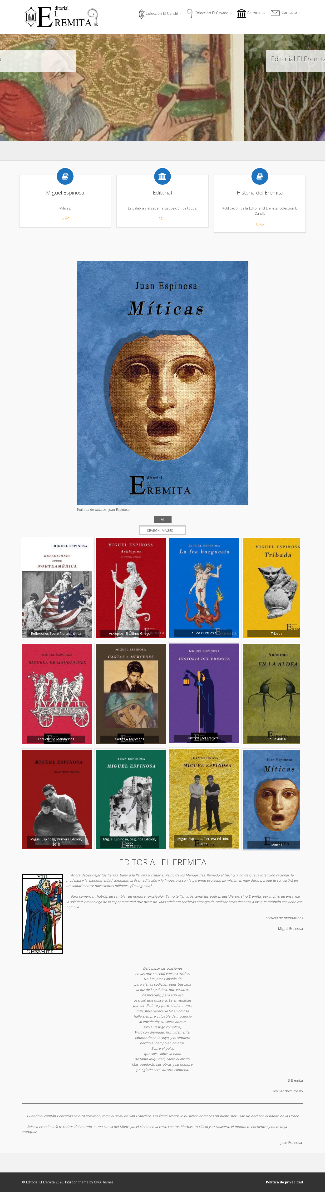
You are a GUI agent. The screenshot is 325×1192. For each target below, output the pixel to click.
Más (162, 218)
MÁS (65, 218)
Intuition (71, 1182)
